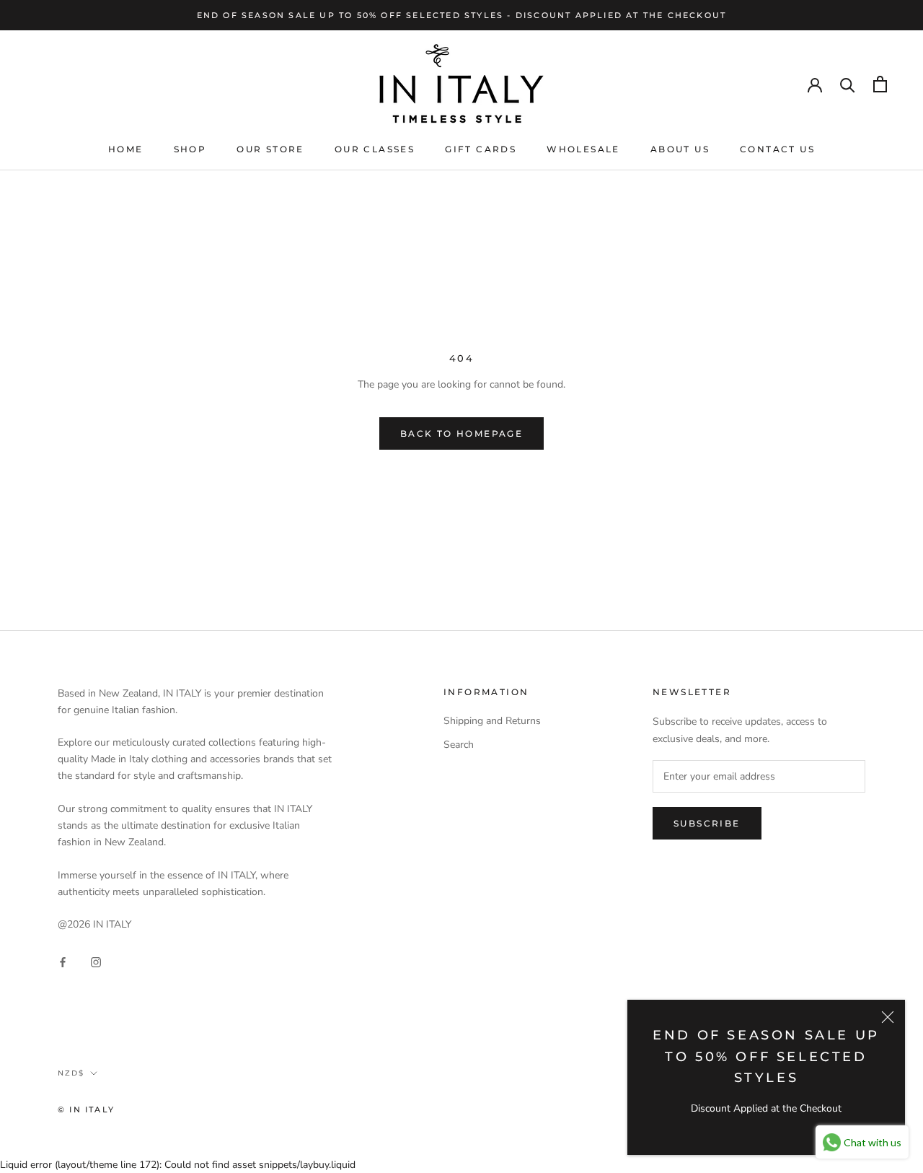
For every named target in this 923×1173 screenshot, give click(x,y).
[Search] (847, 84)
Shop (190, 149)
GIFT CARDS (480, 149)
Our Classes (375, 149)
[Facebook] (63, 962)
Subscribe (707, 823)
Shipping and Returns (492, 721)
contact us (777, 149)
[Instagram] (96, 962)
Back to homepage (461, 433)
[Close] (887, 1017)
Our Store (270, 149)
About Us (680, 149)
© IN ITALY (86, 1109)
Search (458, 744)
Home (125, 149)
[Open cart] (880, 84)
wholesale (583, 149)
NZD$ (71, 1073)
